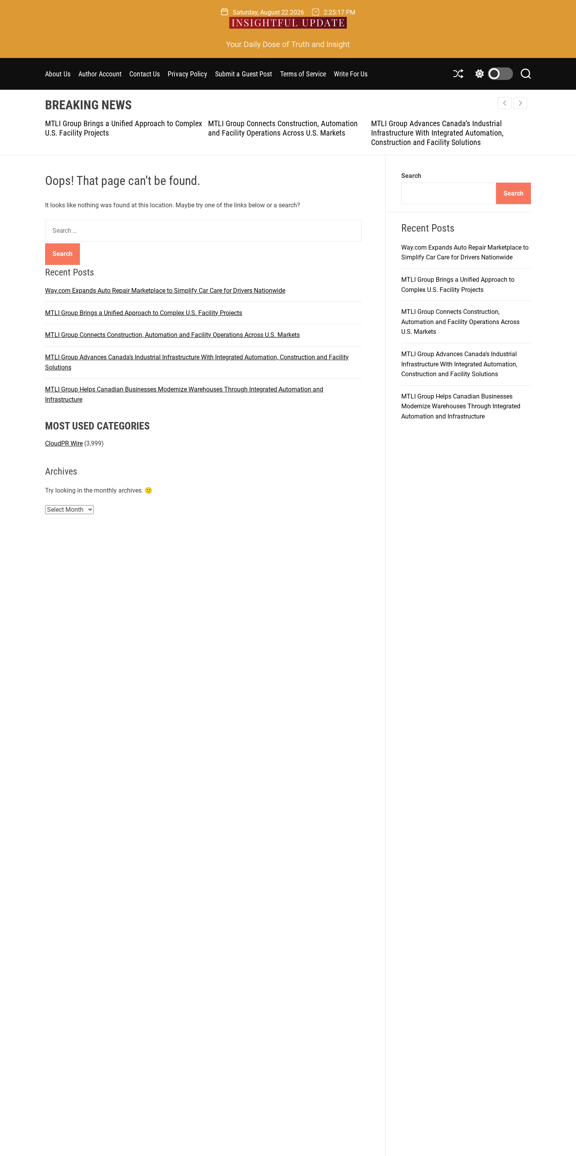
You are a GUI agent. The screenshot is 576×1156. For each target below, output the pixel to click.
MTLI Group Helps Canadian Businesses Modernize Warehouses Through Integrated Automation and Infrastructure (460, 406)
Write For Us (351, 74)
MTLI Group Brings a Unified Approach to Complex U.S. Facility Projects (143, 312)
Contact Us (144, 74)
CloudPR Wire (64, 443)
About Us (58, 74)
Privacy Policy (187, 74)
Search (411, 175)
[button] (520, 103)
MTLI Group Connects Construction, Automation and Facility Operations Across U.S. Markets (263, 128)
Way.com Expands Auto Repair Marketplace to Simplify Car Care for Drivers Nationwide (165, 290)
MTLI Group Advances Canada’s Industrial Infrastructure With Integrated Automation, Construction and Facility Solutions (417, 133)
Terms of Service (303, 74)
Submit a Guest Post (243, 74)
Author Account (99, 74)
